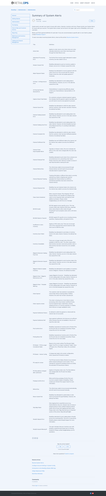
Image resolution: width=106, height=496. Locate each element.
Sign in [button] (93, 3)
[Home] (19, 3)
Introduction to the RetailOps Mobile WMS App (44, 468)
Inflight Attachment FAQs (38, 471)
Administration (22, 10)
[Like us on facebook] (91, 493)
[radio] (59, 447)
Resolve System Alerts (72, 37)
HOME (71, 3)
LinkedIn (37, 438)
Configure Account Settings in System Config (43, 465)
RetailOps (13, 10)
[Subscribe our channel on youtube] (93, 493)
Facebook (33, 438)
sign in (36, 485)
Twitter (35, 438)
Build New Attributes (37, 473)
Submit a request (85, 3)
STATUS (77, 3)
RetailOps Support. (41, 34)
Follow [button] (92, 20)
